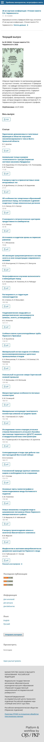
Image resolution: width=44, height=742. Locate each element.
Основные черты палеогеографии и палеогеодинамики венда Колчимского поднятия (19, 491)
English (6, 620)
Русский (7, 624)
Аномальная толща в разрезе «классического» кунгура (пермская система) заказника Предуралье (18, 159)
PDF (7, 119)
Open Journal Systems (12, 661)
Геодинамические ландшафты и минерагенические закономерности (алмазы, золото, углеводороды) (18, 315)
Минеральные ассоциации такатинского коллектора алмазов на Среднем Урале (20, 412)
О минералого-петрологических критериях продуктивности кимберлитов (21, 220)
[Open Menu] (2, 2)
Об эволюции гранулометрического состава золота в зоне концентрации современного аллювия (21, 257)
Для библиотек (9, 606)
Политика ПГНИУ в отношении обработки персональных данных (22, 715)
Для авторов (8, 603)
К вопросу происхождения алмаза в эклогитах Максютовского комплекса (18, 531)
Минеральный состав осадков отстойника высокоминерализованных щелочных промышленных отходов (20, 354)
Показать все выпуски (11, 564)
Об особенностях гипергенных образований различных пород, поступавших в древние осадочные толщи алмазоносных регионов (21, 200)
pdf (7, 151)
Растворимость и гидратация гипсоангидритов (15, 295)
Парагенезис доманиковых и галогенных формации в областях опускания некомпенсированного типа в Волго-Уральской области (20, 137)
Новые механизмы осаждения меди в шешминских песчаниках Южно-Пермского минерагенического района (21, 511)
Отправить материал (13, 635)
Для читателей (9, 599)
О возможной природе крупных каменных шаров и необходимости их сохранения (20, 472)
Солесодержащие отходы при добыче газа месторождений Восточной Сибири (20, 453)
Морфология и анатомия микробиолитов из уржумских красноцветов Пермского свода (21, 549)
